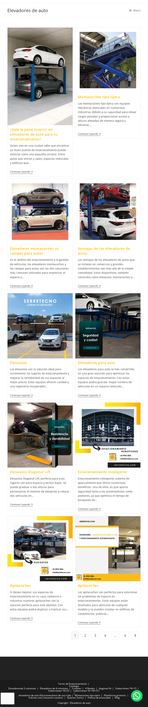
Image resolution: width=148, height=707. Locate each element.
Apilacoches (20, 585)
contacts (58, 697)
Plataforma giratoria (115, 695)
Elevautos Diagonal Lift (30, 472)
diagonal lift (105, 688)
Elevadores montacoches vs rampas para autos (34, 251)
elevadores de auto (28, 695)
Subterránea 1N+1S (125, 688)
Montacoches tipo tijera (99, 97)
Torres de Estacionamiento (72, 683)
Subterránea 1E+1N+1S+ (86, 690)
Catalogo (74, 686)
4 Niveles (90, 688)
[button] (137, 696)
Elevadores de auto (27, 10)
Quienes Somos (75, 697)
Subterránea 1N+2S (58, 690)
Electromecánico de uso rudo (55, 695)
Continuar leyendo (21, 171)
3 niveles (76, 688)
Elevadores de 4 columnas (54, 688)
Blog (117, 697)
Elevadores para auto (96, 362)
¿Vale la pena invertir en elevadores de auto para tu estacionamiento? (34, 134)
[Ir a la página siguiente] (135, 635)
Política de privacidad (99, 697)
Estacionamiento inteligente (102, 472)
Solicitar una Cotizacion (41, 697)
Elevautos (18, 362)
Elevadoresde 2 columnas (22, 688)
